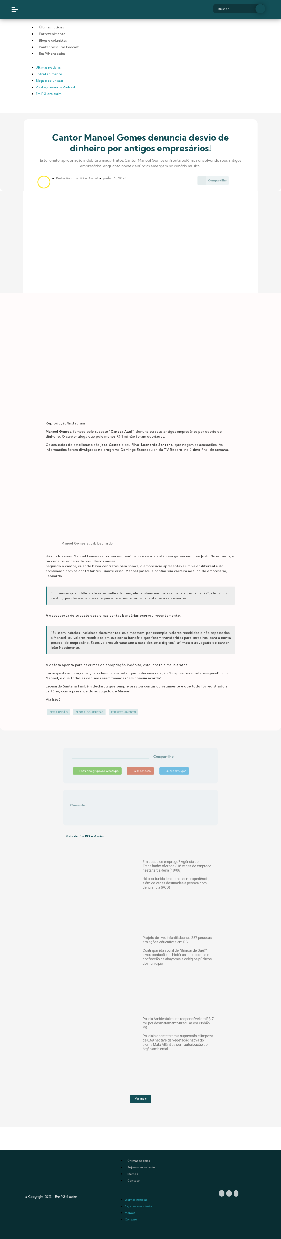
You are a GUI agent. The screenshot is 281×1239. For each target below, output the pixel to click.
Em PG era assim (52, 53)
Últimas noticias (139, 1161)
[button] (154, 761)
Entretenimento (52, 34)
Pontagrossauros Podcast (59, 47)
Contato (134, 1180)
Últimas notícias (51, 27)
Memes (133, 1174)
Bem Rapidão (59, 712)
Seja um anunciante (141, 1167)
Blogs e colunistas (53, 40)
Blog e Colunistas (89, 712)
